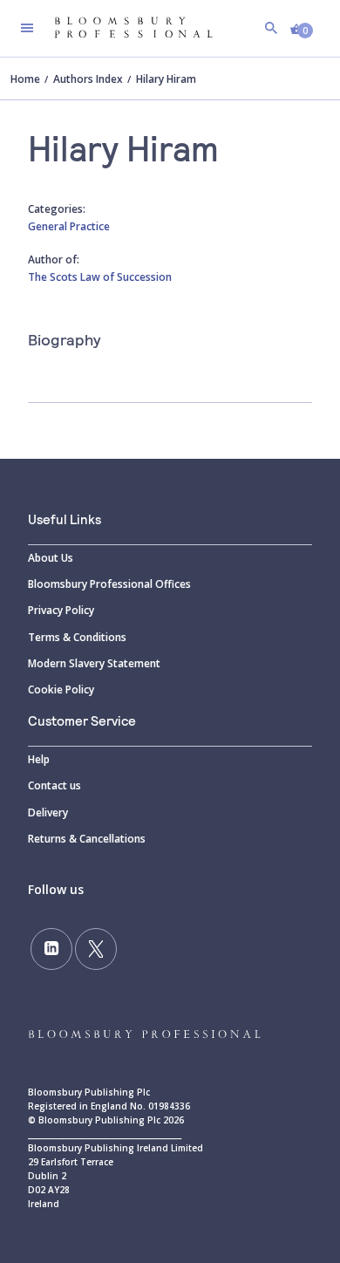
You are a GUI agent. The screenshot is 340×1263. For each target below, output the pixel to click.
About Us (50, 557)
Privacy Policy (61, 610)
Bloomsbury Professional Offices (109, 584)
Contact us (54, 785)
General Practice (69, 226)
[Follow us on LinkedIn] (51, 949)
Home (25, 79)
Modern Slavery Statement (94, 663)
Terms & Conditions (77, 637)
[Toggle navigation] (27, 28)
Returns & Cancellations (87, 838)
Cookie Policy (61, 689)
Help (39, 759)
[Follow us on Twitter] (96, 949)
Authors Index (88, 79)
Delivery (48, 812)
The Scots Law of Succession (100, 277)
